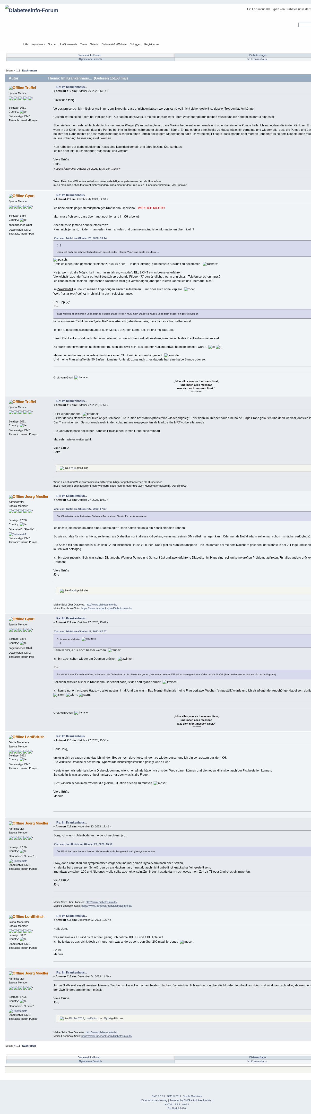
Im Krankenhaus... (258, 59)
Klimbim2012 (76, 1018)
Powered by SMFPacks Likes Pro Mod (191, 1100)
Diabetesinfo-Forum (89, 55)
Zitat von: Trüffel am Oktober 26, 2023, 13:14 (80, 238)
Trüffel (30, 88)
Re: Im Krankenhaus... (71, 87)
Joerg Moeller (36, 496)
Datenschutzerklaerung (154, 1100)
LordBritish (34, 737)
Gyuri (30, 196)
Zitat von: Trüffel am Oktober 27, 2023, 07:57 (80, 509)
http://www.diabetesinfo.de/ (101, 604)
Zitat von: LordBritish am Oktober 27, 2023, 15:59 (83, 844)
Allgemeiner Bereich (90, 59)
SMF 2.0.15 (158, 1096)
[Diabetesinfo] (18, 534)
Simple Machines (192, 1096)
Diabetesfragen (258, 55)
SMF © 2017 (174, 1096)
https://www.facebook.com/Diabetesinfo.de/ (106, 608)
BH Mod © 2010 (177, 1108)
